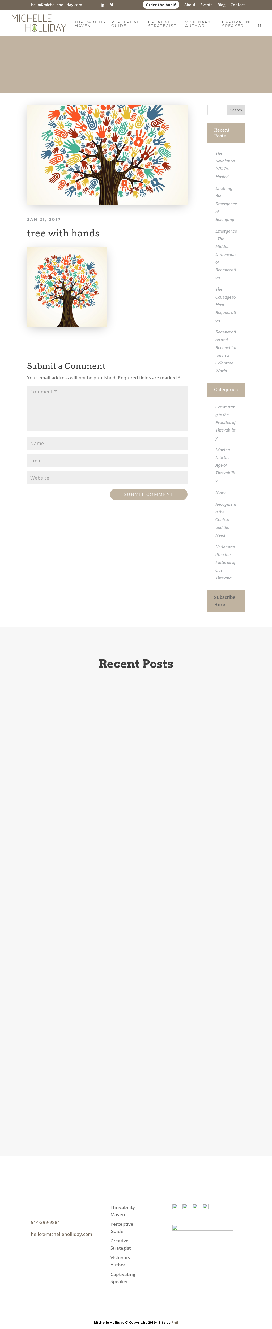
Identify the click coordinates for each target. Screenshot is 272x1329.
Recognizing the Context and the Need (225, 519)
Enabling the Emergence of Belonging (226, 204)
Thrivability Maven (90, 24)
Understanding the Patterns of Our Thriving (225, 562)
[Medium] (111, 5)
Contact (238, 5)
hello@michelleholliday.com (61, 1234)
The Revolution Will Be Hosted (89, 854)
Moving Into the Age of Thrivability (225, 465)
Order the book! (161, 4)
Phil (174, 1322)
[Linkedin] (102, 5)
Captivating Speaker (237, 24)
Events (206, 5)
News (220, 493)
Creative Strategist (162, 24)
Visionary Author (198, 24)
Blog (222, 5)
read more (55, 907)
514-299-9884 (45, 1222)
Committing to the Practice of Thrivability (225, 422)
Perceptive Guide (125, 24)
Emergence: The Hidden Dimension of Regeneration (226, 254)
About (190, 5)
